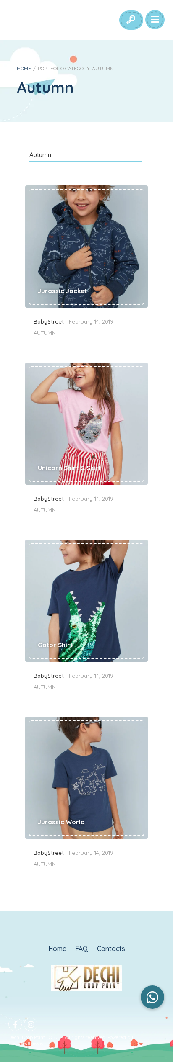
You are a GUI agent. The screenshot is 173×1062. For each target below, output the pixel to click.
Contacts (111, 949)
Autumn (40, 155)
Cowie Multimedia (26, 1043)
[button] (152, 997)
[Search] (130, 20)
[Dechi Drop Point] (86, 979)
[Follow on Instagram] (30, 1024)
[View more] (86, 247)
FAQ (81, 949)
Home (24, 68)
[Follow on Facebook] (15, 1024)
